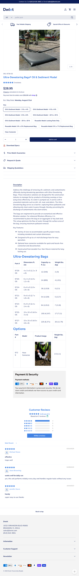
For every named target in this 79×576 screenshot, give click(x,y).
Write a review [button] (39, 436)
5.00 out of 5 (45, 414)
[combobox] (39, 17)
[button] (70, 9)
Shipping (6, 92)
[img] (10, 449)
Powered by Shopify (17, 571)
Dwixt (9, 571)
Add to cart (53, 139)
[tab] (17, 184)
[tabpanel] (39, 278)
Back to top (40, 511)
